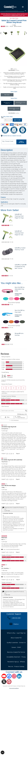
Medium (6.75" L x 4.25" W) (14, 109)
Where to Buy (11, 633)
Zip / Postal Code (7, 141)
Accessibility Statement (13, 657)
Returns (10, 666)
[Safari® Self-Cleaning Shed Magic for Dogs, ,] (7, 218)
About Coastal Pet (16, 638)
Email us (16, 624)
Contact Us (22, 642)
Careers (14, 647)
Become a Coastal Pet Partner (16, 652)
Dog (11, 18)
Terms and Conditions (14, 688)
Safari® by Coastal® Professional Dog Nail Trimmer (20, 266)
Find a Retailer (21, 142)
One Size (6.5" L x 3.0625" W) (7, 103)
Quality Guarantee (12, 642)
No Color (7, 94)
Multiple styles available (18, 294)
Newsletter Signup (13, 661)
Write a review (17, 26)
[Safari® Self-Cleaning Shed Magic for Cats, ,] (7, 235)
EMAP (19, 647)
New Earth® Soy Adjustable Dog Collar (20, 289)
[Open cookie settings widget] (2, 752)
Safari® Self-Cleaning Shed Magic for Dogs (19, 216)
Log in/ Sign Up (21, 633)
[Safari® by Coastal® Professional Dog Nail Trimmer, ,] (7, 269)
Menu (22, 6)
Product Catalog (19, 666)
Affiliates (22, 661)
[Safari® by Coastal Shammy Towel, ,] (7, 252)
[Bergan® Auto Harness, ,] (7, 337)
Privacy (23, 657)
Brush (17, 18)
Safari (13, 18)
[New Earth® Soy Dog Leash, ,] (7, 314)
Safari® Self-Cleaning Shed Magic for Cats (19, 232)
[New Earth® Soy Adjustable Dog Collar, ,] (7, 291)
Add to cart (17, 120)
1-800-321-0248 (16, 618)
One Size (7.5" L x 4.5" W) (20, 103)
